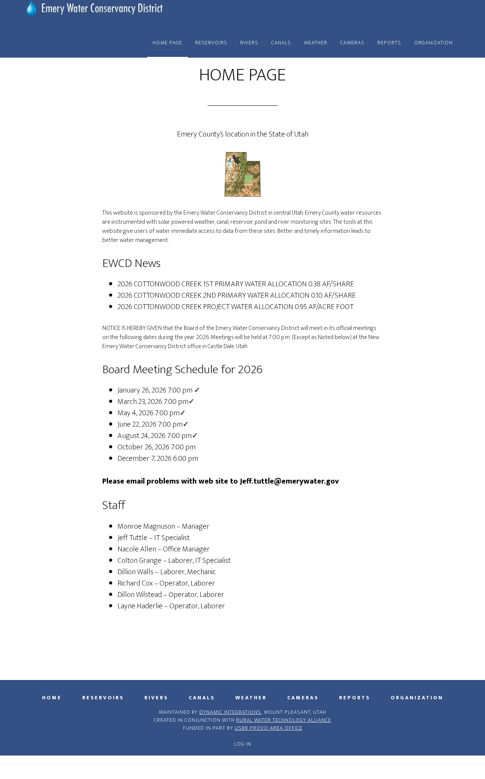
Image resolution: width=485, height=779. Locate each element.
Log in (242, 744)
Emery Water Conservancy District (95, 14)
